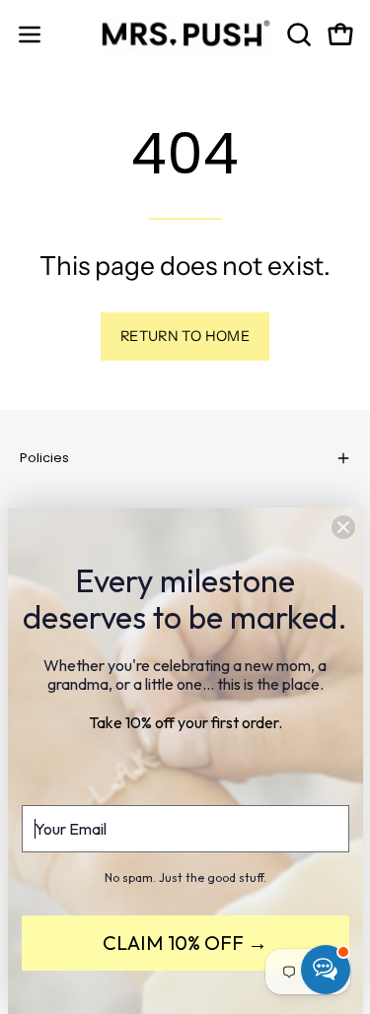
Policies (44, 457)
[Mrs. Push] (185, 34)
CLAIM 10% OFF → (185, 942)
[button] (297, 34)
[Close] (343, 527)
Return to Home (185, 336)
